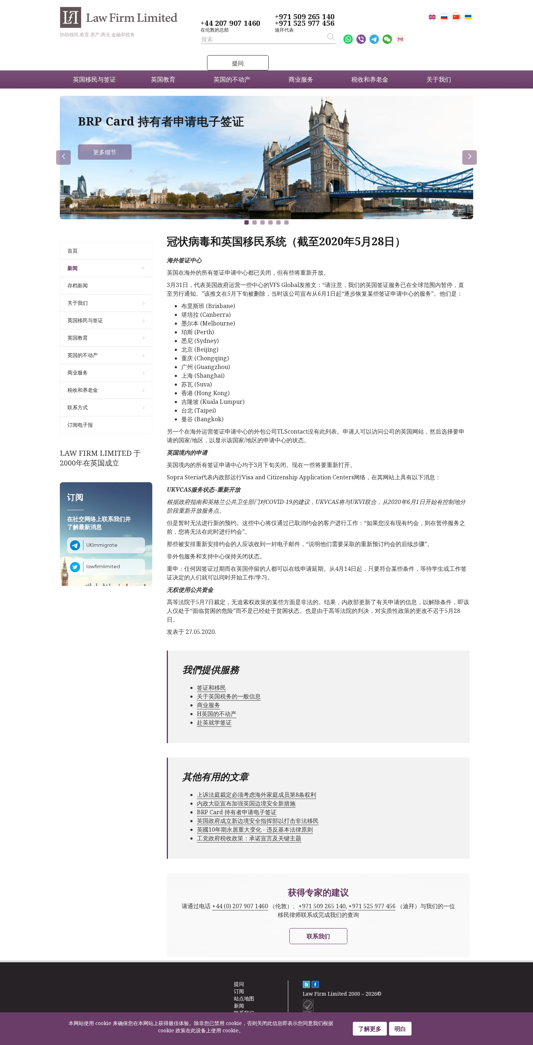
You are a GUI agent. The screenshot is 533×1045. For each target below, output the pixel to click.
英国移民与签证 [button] (94, 79)
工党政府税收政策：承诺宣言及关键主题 (249, 838)
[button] (246, 222)
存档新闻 (77, 285)
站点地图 (244, 998)
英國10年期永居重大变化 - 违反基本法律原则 (255, 829)
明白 (400, 1029)
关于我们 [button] (438, 79)
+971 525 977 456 (304, 23)
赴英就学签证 (214, 722)
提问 (238, 63)
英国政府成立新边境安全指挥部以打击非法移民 (258, 821)
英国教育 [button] (163, 79)
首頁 (72, 250)
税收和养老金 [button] (369, 79)
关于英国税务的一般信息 (229, 696)
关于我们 (77, 302)
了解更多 (369, 1029)
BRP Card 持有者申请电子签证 (237, 812)
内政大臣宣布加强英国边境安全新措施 (246, 803)
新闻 (72, 268)
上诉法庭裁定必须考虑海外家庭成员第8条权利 (256, 795)
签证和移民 (211, 688)
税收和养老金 (82, 389)
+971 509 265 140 (304, 17)
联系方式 (77, 407)
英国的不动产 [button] (232, 79)
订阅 (239, 991)
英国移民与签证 (85, 320)
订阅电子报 (80, 424)
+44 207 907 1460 (230, 23)
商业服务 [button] (301, 79)
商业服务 (77, 372)
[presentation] (63, 157)
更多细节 (104, 152)
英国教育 (77, 337)
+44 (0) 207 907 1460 (240, 906)
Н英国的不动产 (216, 714)
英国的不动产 (82, 355)
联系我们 (318, 936)
